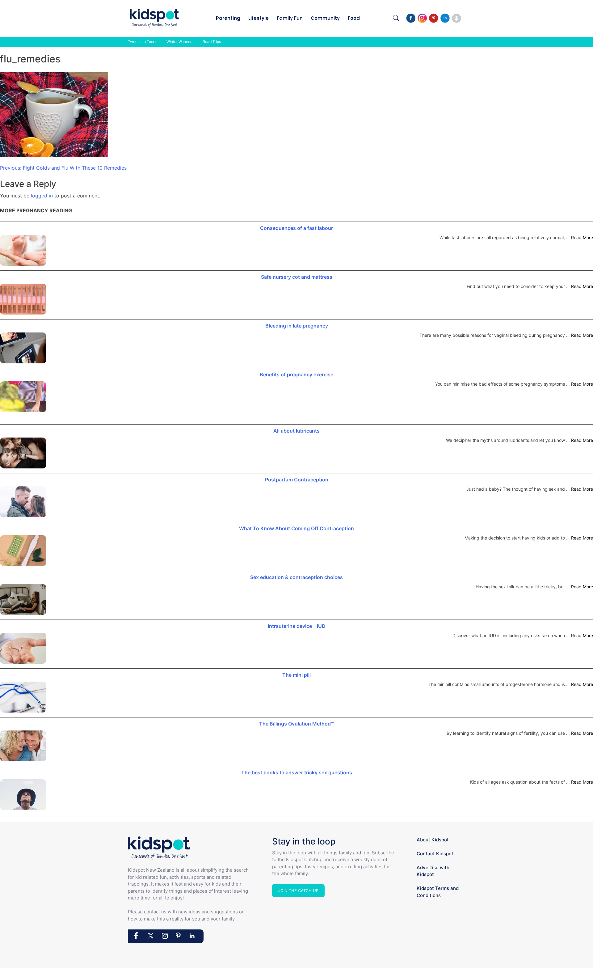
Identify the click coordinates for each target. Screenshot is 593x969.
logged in (42, 196)
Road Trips (212, 41)
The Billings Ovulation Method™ (296, 724)
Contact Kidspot (435, 854)
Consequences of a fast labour (296, 228)
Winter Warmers (179, 41)
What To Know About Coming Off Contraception (296, 528)
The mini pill (296, 675)
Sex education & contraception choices (296, 577)
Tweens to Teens (142, 41)
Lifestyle (258, 18)
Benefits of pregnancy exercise (296, 374)
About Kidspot (433, 840)
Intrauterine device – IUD (297, 626)
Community (325, 18)
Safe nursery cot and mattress (296, 277)
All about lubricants (296, 431)
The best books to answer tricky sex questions (296, 772)
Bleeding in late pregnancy (296, 326)
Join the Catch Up (298, 890)
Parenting (228, 18)
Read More (582, 237)
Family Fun (290, 18)
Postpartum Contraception (296, 479)
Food (354, 18)
